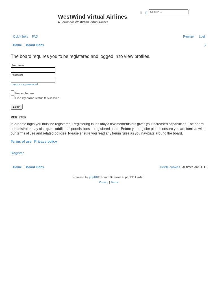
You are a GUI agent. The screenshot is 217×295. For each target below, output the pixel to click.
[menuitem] (34, 36)
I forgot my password (24, 84)
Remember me (24, 93)
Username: (18, 65)
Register (17, 153)
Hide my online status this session (36, 97)
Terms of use (21, 142)
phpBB (93, 177)
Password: (17, 74)
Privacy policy (45, 142)
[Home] (33, 18)
